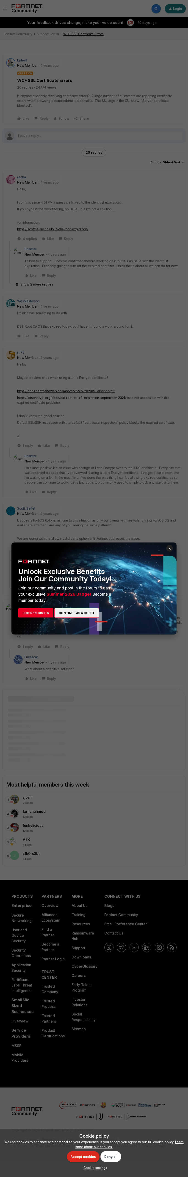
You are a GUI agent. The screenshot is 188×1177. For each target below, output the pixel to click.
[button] (94, 1168)
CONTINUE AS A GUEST (77, 613)
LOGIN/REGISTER (35, 613)
